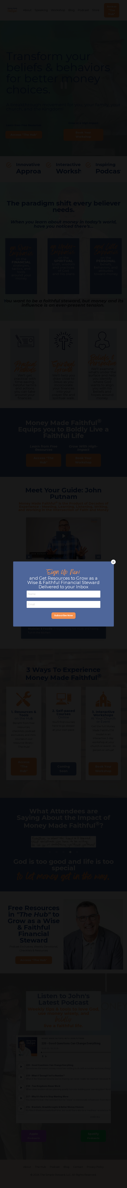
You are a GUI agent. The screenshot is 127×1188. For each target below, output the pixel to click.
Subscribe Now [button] (63, 615)
